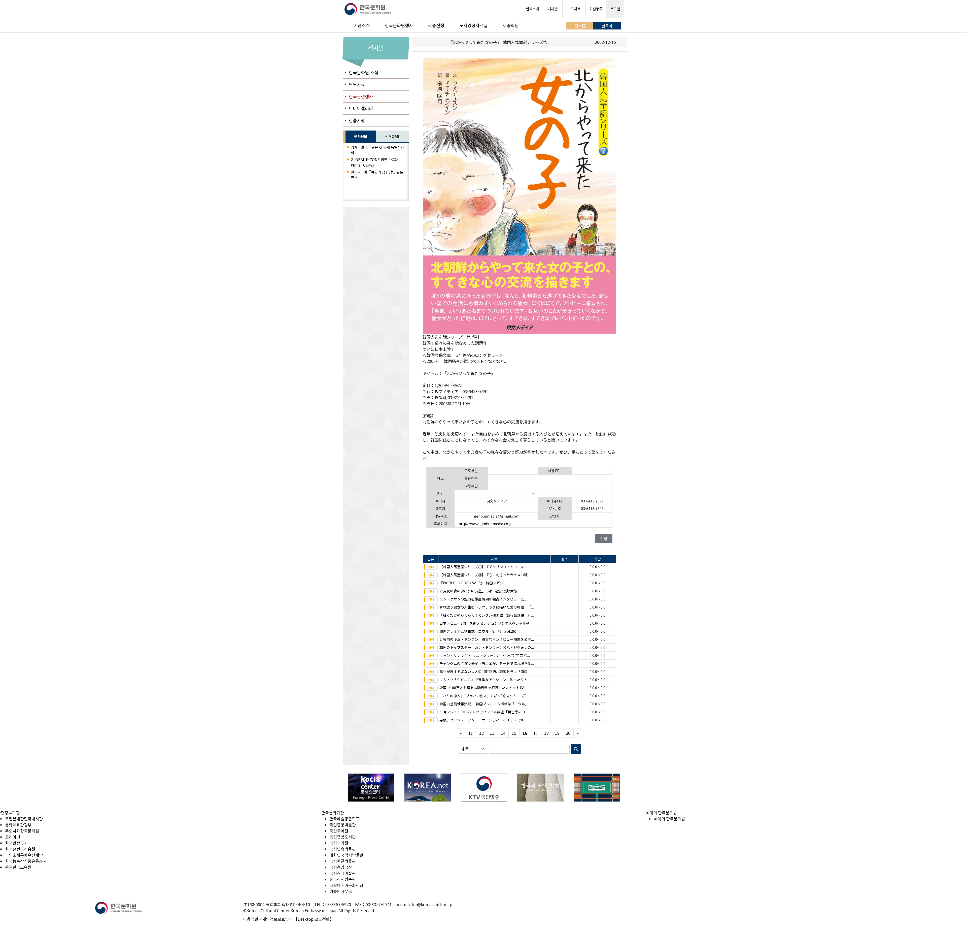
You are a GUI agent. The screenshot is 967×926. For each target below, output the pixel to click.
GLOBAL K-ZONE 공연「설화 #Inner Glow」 (374, 162)
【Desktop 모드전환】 (314, 919)
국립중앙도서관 (342, 837)
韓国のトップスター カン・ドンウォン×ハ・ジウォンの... (486, 647)
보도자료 (573, 8)
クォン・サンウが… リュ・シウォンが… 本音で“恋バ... (484, 655)
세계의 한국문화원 (669, 819)
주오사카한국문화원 (22, 831)
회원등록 (595, 8)
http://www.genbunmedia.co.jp (485, 523)
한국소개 (532, 8)
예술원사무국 (340, 891)
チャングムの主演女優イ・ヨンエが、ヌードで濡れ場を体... (486, 663)
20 (568, 733)
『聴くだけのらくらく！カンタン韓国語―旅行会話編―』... (486, 615)
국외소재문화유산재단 (24, 855)
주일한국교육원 (18, 867)
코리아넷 (12, 837)
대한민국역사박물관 (346, 855)
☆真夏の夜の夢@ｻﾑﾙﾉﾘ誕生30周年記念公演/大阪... (479, 590)
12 (481, 733)
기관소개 (362, 25)
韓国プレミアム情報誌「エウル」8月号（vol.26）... (480, 631)
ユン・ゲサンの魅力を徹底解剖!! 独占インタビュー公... (483, 598)
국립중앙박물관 (342, 825)
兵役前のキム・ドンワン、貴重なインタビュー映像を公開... (486, 639)
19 (557, 733)
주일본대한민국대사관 (24, 819)
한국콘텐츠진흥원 (20, 849)
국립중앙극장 (340, 867)
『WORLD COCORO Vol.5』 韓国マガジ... (472, 582)
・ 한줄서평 (354, 120)
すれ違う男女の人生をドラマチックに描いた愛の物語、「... (486, 607)
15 (514, 733)
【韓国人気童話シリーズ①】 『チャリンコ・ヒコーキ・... (485, 566)
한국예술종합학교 (344, 819)
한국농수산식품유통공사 (26, 861)
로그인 (615, 8)
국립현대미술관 (342, 873)
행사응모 (360, 136)
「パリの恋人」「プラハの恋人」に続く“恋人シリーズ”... (484, 695)
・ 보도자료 (354, 84)
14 (503, 733)
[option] (371, 788)
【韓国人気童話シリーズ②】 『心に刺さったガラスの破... (485, 574)
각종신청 (436, 25)
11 (470, 733)
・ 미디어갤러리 (358, 108)
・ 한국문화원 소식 (360, 72)
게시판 (553, 8)
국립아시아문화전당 (346, 885)
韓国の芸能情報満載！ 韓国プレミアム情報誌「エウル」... (485, 703)
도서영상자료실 (473, 25)
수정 (603, 538)
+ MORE (392, 136)
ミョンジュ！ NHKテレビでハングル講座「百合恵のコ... (483, 711)
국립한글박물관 (342, 861)
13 (492, 733)
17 (535, 733)
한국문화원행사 (399, 25)
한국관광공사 (16, 843)
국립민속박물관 (342, 849)
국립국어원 (338, 831)
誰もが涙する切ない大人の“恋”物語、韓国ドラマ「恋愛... (485, 671)
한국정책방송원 (342, 879)
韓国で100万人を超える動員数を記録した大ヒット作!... (483, 687)
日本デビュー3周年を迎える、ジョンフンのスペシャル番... (486, 623)
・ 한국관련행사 (358, 96)
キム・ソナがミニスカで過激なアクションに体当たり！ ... (485, 679)
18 (546, 733)
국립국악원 (338, 843)
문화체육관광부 (18, 825)
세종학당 (511, 25)
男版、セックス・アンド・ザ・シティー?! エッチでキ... (483, 719)
